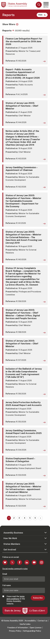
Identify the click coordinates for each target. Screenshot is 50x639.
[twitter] (12, 562)
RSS (40, 15)
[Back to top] (46, 635)
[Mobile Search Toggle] (39, 5)
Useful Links (25, 624)
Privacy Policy (15, 631)
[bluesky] (4, 562)
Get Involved (9, 549)
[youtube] (34, 562)
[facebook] (19, 562)
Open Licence (35, 628)
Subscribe (38, 598)
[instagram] (41, 562)
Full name (6, 585)
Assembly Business (13, 532)
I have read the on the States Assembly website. (16, 600)
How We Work (10, 538)
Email (4, 574)
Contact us (42, 621)
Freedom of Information (17, 628)
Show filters (8, 24)
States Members (11, 544)
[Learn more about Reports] (13, 30)
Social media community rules (15, 569)
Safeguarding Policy (32, 631)
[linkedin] (26, 562)
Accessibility (30, 621)
